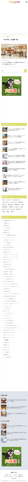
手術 (22, 204)
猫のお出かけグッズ (9, 332)
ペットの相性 (7, 244)
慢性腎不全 (17, 204)
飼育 (12, 211)
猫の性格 (6, 232)
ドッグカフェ (7, 308)
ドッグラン (7, 315)
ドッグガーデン (8, 318)
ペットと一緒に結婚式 (9, 298)
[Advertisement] (14, 19)
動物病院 (6, 354)
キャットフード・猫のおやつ (11, 286)
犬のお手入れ (7, 264)
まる (3, 199)
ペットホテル (7, 306)
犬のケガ (6, 347)
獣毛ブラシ (19, 209)
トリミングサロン (8, 313)
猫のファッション (8, 337)
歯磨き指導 (4, 206)
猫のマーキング (5, 209)
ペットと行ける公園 (9, 320)
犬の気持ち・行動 (8, 271)
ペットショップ (8, 237)
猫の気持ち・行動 (8, 274)
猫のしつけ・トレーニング (10, 257)
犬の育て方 (7, 249)
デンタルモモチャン (16, 199)
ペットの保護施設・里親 (10, 235)
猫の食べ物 (7, 291)
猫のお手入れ (7, 266)
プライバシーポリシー (8, 476)
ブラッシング (5, 202)
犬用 (21, 206)
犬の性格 (6, 230)
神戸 (3, 211)
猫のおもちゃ (7, 261)
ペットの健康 (6, 339)
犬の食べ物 (7, 288)
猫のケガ (6, 349)
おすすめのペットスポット (10, 240)
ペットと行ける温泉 (9, 322)
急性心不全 (10, 204)
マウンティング (13, 202)
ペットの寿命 (7, 227)
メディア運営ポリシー (19, 476)
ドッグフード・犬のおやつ (10, 283)
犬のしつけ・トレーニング (10, 254)
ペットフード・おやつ (7, 281)
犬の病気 (6, 342)
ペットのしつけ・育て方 (8, 247)
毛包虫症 (11, 206)
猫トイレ (13, 209)
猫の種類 (6, 225)
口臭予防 (21, 202)
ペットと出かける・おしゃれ (9, 296)
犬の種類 (6, 223)
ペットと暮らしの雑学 (9, 269)
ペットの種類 (7, 242)
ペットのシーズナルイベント (11, 303)
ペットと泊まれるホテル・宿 (11, 325)
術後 (8, 211)
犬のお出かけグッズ (9, 330)
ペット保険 (7, 352)
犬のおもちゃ (7, 259)
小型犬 (4, 204)
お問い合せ (14, 478)
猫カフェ (6, 310)
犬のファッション (8, 335)
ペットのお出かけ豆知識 (10, 301)
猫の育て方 (7, 252)
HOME (15, 472)
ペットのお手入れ (8, 278)
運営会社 (21, 474)
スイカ (8, 199)
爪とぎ (16, 206)
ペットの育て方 (8, 276)
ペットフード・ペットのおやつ (11, 293)
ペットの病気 (7, 357)
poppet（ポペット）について (11, 474)
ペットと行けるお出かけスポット (12, 327)
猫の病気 (6, 344)
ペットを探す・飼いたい (8, 220)
